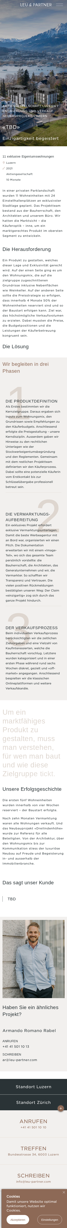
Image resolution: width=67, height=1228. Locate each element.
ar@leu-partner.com (19, 1060)
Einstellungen (49, 1219)
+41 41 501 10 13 (15, 1046)
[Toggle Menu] (59, 5)
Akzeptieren (17, 1219)
